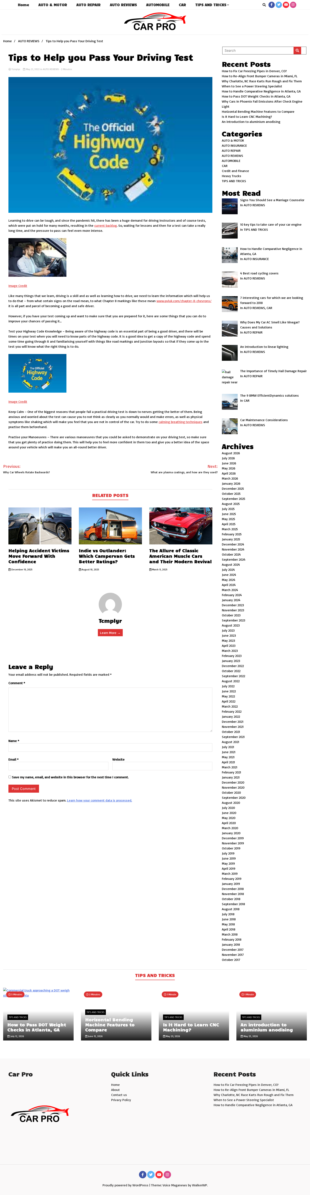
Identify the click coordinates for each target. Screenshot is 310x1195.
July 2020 (228, 808)
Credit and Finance (235, 171)
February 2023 (232, 656)
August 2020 (231, 802)
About (115, 1090)
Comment (16, 683)
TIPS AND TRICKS (210, 5)
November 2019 (233, 843)
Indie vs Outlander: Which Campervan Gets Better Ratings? (107, 556)
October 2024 (231, 554)
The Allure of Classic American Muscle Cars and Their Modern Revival (180, 556)
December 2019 (233, 838)
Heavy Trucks (231, 176)
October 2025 (231, 493)
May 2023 (228, 640)
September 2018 (233, 904)
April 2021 (228, 762)
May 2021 (228, 757)
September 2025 (233, 498)
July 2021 (228, 747)
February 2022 (231, 711)
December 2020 (233, 782)
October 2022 (231, 671)
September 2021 (233, 737)
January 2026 (231, 483)
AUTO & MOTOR (52, 5)
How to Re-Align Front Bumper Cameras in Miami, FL (260, 76)
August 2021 (230, 742)
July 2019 (228, 853)
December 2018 (233, 889)
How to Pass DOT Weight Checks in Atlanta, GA (256, 96)
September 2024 (233, 559)
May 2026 (228, 468)
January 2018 (231, 944)
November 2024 (233, 549)
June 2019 (229, 858)
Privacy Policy (121, 1100)
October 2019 (231, 848)
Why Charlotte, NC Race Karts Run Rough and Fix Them (262, 81)
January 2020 (231, 833)
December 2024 (233, 544)
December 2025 (233, 488)
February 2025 (232, 534)
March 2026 (230, 478)
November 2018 (233, 894)
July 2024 (228, 569)
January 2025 (231, 539)
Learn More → (110, 633)
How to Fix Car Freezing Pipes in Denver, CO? (254, 71)
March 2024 (230, 590)
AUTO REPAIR (88, 5)
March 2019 (230, 873)
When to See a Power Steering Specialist (252, 86)
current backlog (105, 225)
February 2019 (231, 878)
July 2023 (228, 630)
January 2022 (231, 716)
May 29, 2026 (172, 1036)
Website (118, 759)
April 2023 (229, 645)
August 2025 (231, 504)
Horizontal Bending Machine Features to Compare (258, 111)
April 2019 (228, 868)
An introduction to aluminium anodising (251, 121)
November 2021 (233, 726)
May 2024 (228, 580)
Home (23, 5)
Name (13, 741)
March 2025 (230, 529)
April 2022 (228, 701)
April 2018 (228, 929)
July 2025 (228, 509)
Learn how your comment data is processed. (99, 800)
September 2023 (233, 620)
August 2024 (231, 564)
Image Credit (17, 285)
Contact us (119, 1095)
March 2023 (230, 650)
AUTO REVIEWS (123, 5)
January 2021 (231, 777)
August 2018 (231, 909)
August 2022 (231, 681)
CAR (182, 5)
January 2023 (231, 661)
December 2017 (233, 949)
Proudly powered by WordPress (125, 1185)
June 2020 (229, 813)
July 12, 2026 (17, 1036)
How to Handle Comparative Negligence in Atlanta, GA (261, 91)
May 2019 (228, 863)
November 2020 (233, 787)
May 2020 (228, 818)
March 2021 (229, 767)
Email (13, 759)
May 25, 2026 (250, 1036)
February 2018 (231, 939)
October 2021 (231, 732)
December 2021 (232, 721)
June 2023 (229, 635)
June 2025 (229, 514)
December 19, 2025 (21, 569)
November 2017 (233, 954)
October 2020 (231, 792)
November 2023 (233, 610)
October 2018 (231, 899)
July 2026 (228, 458)
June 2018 (229, 919)
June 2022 (229, 691)
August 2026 (231, 453)
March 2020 (230, 828)
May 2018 (228, 924)
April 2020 (229, 823)
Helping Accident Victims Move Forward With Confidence (38, 556)
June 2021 (228, 752)
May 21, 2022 (32, 69)
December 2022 (233, 666)
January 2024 (231, 600)
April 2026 (229, 473)
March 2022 (230, 706)
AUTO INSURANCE (234, 145)
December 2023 (233, 605)
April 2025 (229, 524)
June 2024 (229, 574)
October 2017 (231, 960)
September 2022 (233, 676)
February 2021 (231, 772)
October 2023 (231, 615)
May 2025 (228, 519)
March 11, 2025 (159, 569)
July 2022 (228, 686)
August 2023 (231, 625)
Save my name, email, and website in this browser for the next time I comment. (70, 777)
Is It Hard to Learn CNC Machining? (247, 116)
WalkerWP (199, 1185)
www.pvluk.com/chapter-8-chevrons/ (184, 301)
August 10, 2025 (90, 569)
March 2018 (230, 934)
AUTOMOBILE (158, 5)
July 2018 (228, 914)
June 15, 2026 (95, 1036)
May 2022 (228, 696)
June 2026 (229, 463)
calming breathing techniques (180, 422)
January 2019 (231, 884)
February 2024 (232, 595)
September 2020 (233, 797)
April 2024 (229, 585)
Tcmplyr (16, 69)
